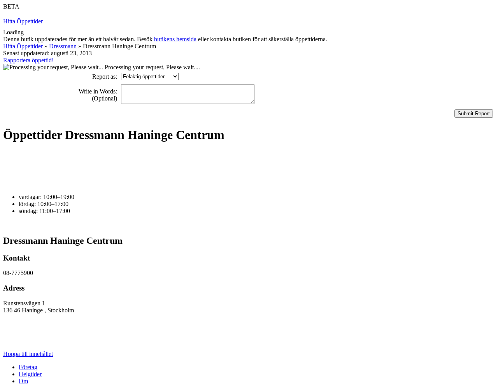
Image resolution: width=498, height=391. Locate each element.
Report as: (104, 76)
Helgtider (30, 374)
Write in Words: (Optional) (98, 95)
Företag (28, 367)
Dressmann (63, 46)
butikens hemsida (175, 39)
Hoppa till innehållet (28, 353)
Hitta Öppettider (23, 21)
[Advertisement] (144, 168)
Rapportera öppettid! (28, 60)
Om (23, 381)
